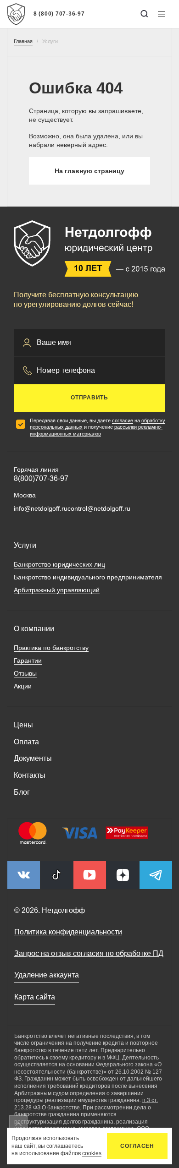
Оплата (26, 742)
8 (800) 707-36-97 (59, 14)
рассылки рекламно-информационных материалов (96, 430)
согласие (122, 420)
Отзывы (25, 673)
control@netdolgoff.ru (98, 508)
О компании (34, 629)
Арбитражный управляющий (57, 590)
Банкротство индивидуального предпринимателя (88, 577)
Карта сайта (34, 997)
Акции (23, 686)
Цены (23, 725)
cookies (91, 1153)
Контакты (29, 775)
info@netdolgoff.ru (40, 508)
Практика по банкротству (51, 647)
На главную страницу (89, 171)
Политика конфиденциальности (68, 932)
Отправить (89, 397)
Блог (22, 792)
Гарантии (28, 660)
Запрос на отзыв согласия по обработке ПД (88, 953)
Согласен (137, 1146)
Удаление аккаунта (46, 975)
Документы (33, 758)
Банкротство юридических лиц (59, 564)
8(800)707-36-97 (41, 478)
